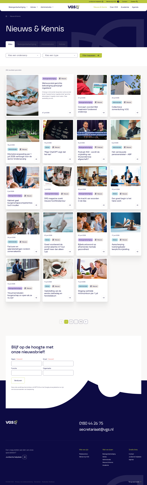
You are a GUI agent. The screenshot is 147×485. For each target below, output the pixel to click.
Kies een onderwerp (17, 55)
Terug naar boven (133, 482)
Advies (33, 7)
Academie (125, 7)
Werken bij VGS (111, 1)
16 (81, 322)
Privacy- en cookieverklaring (24, 482)
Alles (10, 44)
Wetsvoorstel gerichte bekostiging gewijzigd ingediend (52, 85)
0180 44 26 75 (91, 423)
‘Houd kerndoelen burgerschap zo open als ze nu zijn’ (20, 295)
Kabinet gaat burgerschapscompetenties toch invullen (20, 202)
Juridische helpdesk (95, 1)
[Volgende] (86, 322)
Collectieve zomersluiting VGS (120, 108)
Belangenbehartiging (17, 7)
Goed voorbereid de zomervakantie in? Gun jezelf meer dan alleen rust (54, 248)
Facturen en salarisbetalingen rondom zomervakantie (19, 249)
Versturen (18, 380)
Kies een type (51, 55)
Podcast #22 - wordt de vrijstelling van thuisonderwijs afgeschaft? (89, 155)
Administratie (46, 7)
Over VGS (114, 7)
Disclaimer (37, 482)
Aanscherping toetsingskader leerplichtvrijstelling (120, 246)
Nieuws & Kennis (100, 7)
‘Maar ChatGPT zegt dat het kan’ (55, 153)
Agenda (135, 7)
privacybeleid (54, 387)
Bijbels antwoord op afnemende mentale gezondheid (87, 246)
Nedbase (51, 482)
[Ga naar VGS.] (7, 16)
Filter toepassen (88, 55)
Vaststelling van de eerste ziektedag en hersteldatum (53, 293)
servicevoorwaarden (17, 389)
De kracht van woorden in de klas (88, 199)
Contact (124, 1)
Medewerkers (83, 454)
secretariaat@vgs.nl (96, 429)
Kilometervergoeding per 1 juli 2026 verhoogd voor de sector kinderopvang (20, 156)
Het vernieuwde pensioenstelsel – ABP (122, 153)
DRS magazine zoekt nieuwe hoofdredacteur (55, 199)
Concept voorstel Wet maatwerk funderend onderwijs (88, 109)
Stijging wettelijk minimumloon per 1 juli (88, 292)
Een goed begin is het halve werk (121, 199)
